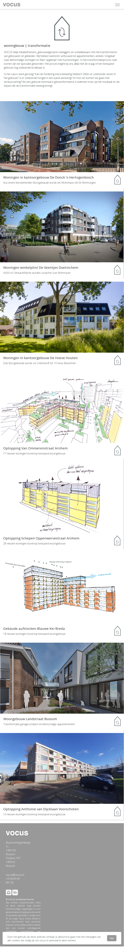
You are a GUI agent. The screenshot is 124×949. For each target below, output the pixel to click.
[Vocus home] (17, 833)
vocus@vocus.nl (15, 875)
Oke (112, 938)
